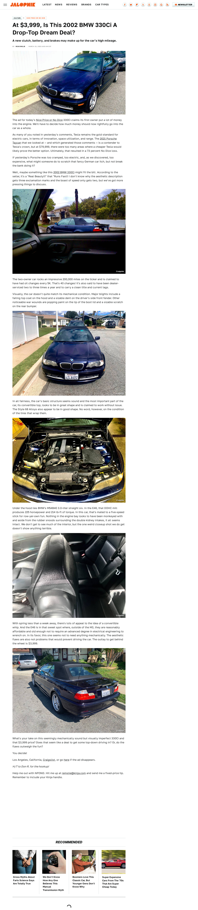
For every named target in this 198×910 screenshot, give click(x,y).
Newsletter (185, 4)
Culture (17, 18)
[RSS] (167, 4)
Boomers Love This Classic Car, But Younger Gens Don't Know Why (83, 882)
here (66, 759)
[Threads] (149, 4)
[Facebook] (125, 4)
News (58, 4)
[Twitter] (143, 4)
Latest (46, 4)
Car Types (102, 4)
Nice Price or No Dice (36, 18)
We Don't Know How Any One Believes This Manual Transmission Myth (53, 883)
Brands (86, 4)
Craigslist (49, 759)
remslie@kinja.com (74, 773)
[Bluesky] (131, 4)
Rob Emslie (20, 46)
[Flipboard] (137, 4)
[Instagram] (155, 4)
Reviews (71, 4)
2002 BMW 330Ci (64, 172)
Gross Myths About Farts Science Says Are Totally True (24, 880)
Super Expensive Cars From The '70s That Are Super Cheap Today (113, 882)
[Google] (161, 4)
